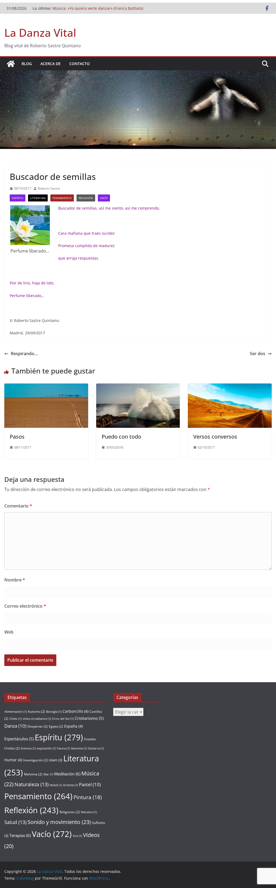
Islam (55, 760)
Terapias (20, 835)
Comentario (18, 506)
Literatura (38, 198)
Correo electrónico (25, 606)
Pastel (90, 784)
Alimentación (15, 712)
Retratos (89, 812)
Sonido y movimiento (59, 822)
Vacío (104, 198)
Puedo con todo (121, 436)
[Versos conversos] (230, 387)
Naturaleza (32, 784)
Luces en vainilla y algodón (77, 6)
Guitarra (96, 748)
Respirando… (24, 353)
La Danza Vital (40, 32)
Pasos (17, 436)
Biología (53, 712)
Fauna (63, 748)
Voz (77, 836)
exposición (46, 748)
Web (8, 632)
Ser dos (257, 353)
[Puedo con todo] (138, 387)
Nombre (14, 580)
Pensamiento (62, 198)
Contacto (79, 63)
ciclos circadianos (37, 719)
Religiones (70, 812)
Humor (13, 759)
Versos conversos (215, 436)
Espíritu (17, 198)
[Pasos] (46, 387)
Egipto (56, 726)
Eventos (28, 748)
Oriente (70, 785)
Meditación (67, 774)
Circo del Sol (63, 719)
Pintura (88, 797)
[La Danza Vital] (10, 63)
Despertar (37, 726)
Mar (48, 774)
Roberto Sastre (49, 188)
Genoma (79, 748)
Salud (15, 822)
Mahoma (33, 774)
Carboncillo (75, 711)
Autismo (36, 711)
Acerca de (50, 63)
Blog (27, 63)
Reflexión (86, 198)
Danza (15, 726)
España (73, 726)
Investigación (35, 760)
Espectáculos (19, 738)
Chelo (15, 719)
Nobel (56, 785)
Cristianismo (89, 718)
